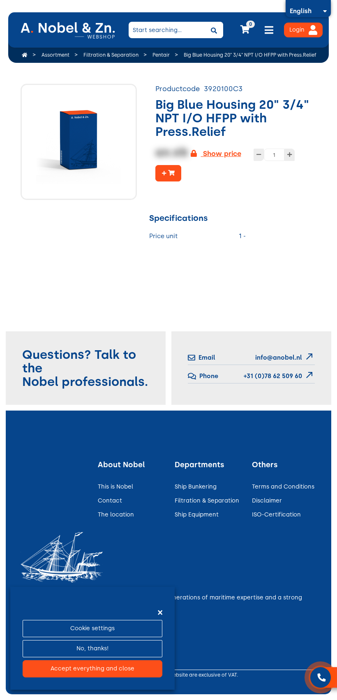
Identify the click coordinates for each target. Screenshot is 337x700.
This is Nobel (115, 486)
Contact (110, 500)
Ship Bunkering (196, 486)
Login (297, 29)
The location (116, 514)
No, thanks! (92, 648)
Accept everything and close (92, 668)
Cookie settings (92, 628)
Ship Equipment (197, 514)
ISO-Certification (276, 514)
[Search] (214, 30)
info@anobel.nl (278, 357)
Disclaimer (267, 500)
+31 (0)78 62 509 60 (272, 376)
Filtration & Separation (207, 500)
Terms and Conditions (283, 486)
